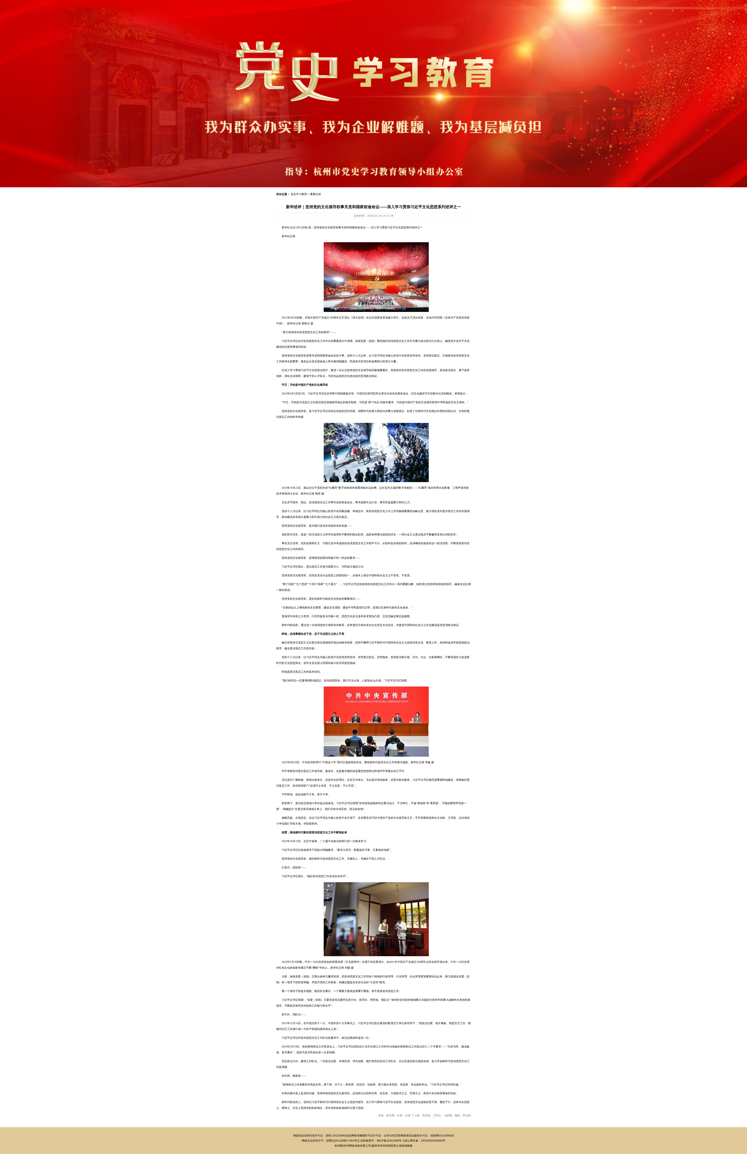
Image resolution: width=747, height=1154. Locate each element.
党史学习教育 (299, 194)
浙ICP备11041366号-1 (390, 1140)
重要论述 (315, 194)
